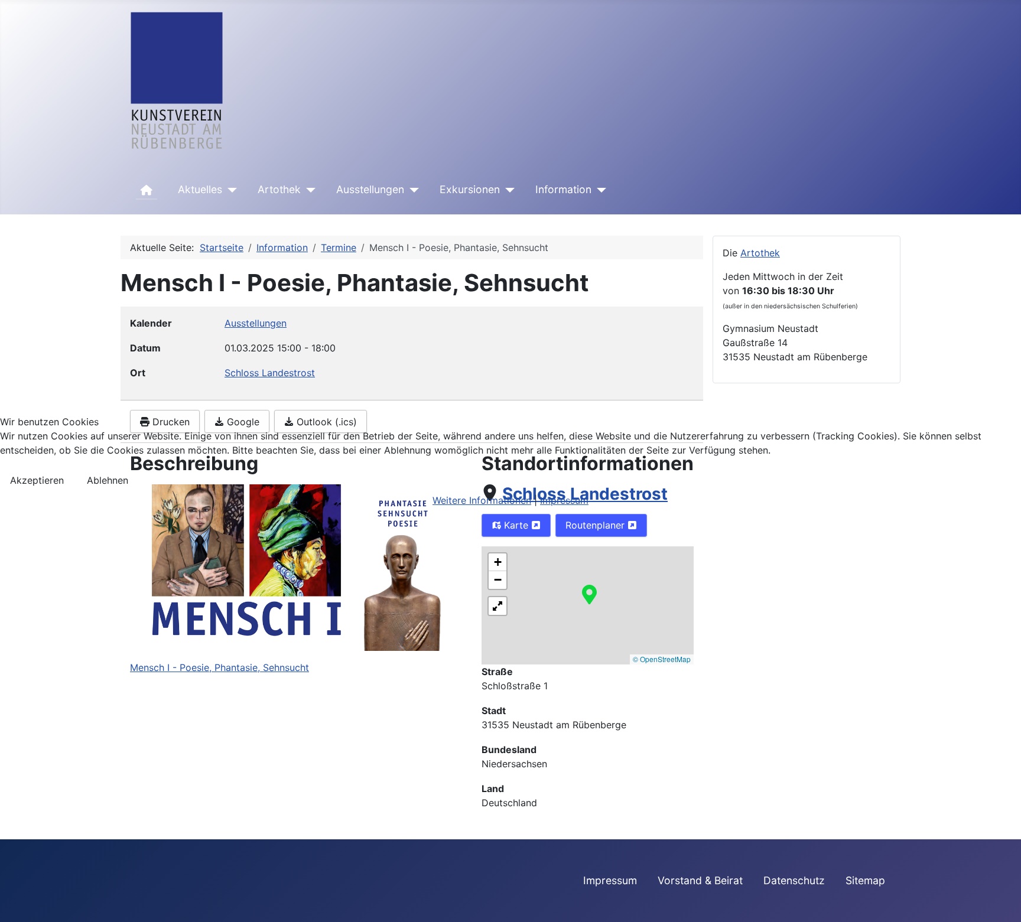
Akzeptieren (37, 480)
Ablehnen (107, 480)
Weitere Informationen (482, 500)
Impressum (564, 500)
